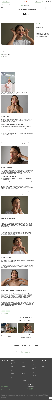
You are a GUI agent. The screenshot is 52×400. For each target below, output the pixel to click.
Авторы (33, 362)
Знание (22, 4)
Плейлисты (23, 373)
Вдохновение (24, 380)
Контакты (43, 367)
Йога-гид (29, 4)
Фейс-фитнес (4, 56)
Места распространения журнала (35, 364)
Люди (22, 370)
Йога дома (13, 362)
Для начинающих (14, 363)
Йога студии (34, 365)
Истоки (23, 362)
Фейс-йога (4, 51)
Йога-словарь (34, 367)
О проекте (48, 4)
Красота (12, 373)
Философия (23, 377)
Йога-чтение (23, 369)
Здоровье (12, 369)
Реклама (43, 366)
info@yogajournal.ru (4, 386)
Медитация (13, 374)
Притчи (23, 374)
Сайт (42, 363)
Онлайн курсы (8, 4)
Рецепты (33, 368)
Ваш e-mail (9, 348)
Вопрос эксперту (14, 367)
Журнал (43, 362)
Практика (15, 4)
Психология (23, 376)
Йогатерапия (13, 370)
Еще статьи (23, 366)
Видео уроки (13, 366)
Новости (42, 4)
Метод (12, 376)
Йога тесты (23, 367)
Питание (12, 377)
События (36, 4)
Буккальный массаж (6, 54)
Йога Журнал (26, 18)
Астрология (23, 363)
